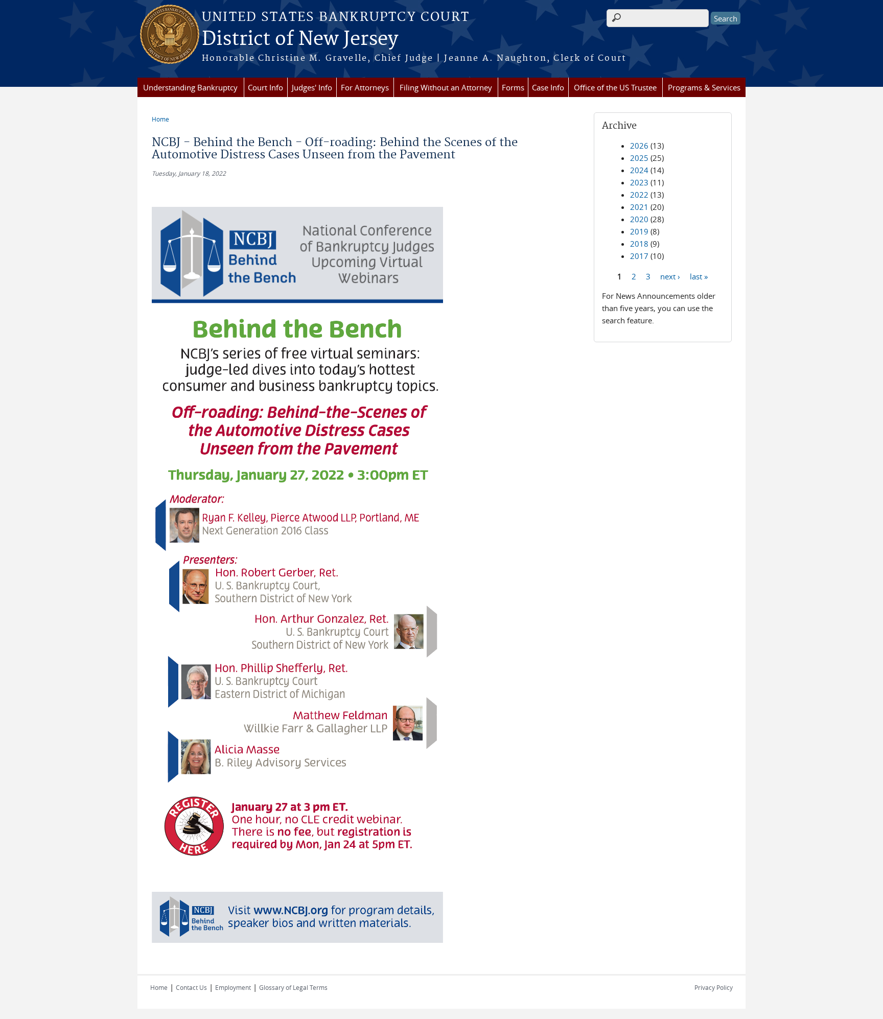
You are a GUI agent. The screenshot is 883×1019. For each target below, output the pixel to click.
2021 (639, 207)
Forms (513, 87)
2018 (639, 244)
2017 (639, 256)
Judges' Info (312, 87)
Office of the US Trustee (615, 87)
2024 (639, 170)
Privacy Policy (713, 987)
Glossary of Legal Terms (293, 987)
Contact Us (191, 987)
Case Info (548, 87)
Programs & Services (704, 87)
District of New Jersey (300, 39)
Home (160, 119)
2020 (639, 219)
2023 (639, 182)
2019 (639, 231)
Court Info (265, 87)
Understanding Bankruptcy (190, 87)
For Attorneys (365, 87)
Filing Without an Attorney (446, 87)
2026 (639, 145)
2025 (639, 158)
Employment (233, 987)
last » (699, 276)
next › (670, 276)
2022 (639, 194)
